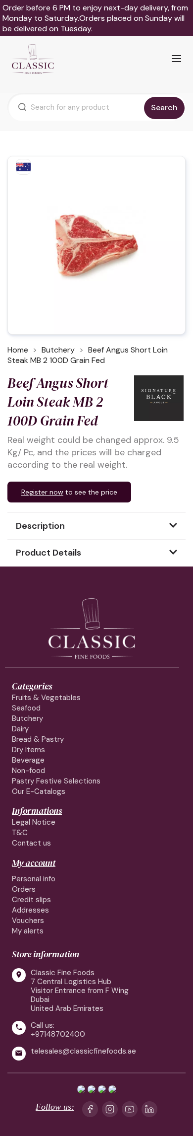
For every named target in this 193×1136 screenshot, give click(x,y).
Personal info (33, 879)
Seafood (26, 708)
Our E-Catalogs (38, 791)
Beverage (28, 760)
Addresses (30, 910)
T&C (20, 833)
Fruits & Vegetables (46, 698)
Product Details (48, 553)
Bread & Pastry (38, 739)
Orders (24, 889)
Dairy (20, 729)
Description (40, 526)
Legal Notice (33, 822)
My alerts (28, 931)
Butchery (27, 718)
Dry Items (28, 750)
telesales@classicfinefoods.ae (83, 1051)
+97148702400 (58, 1034)
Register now (42, 492)
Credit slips (31, 900)
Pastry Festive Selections (56, 781)
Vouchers (28, 920)
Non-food (28, 771)
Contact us (31, 843)
